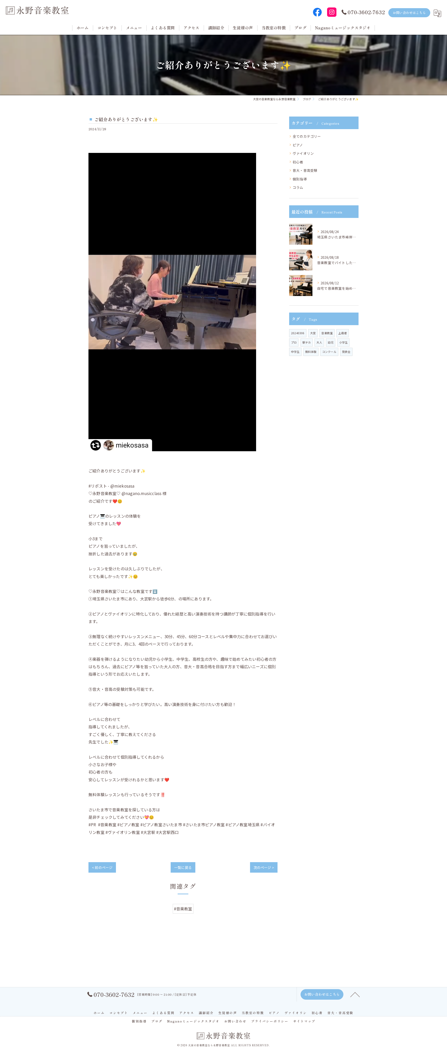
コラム (298, 187)
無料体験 (311, 352)
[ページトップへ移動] (355, 994)
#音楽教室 (183, 909)
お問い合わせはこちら (409, 12)
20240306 (298, 333)
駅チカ (306, 342)
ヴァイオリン (303, 153)
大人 (319, 342)
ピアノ (298, 144)
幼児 (330, 342)
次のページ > (264, 867)
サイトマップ (304, 1021)
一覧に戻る (183, 867)
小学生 (343, 342)
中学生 (295, 352)
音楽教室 (327, 333)
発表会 (346, 352)
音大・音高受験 (305, 170)
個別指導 (300, 178)
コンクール (329, 352)
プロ (294, 342)
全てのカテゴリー (307, 136)
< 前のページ (102, 867)
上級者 (342, 333)
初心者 (298, 161)
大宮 (313, 333)
